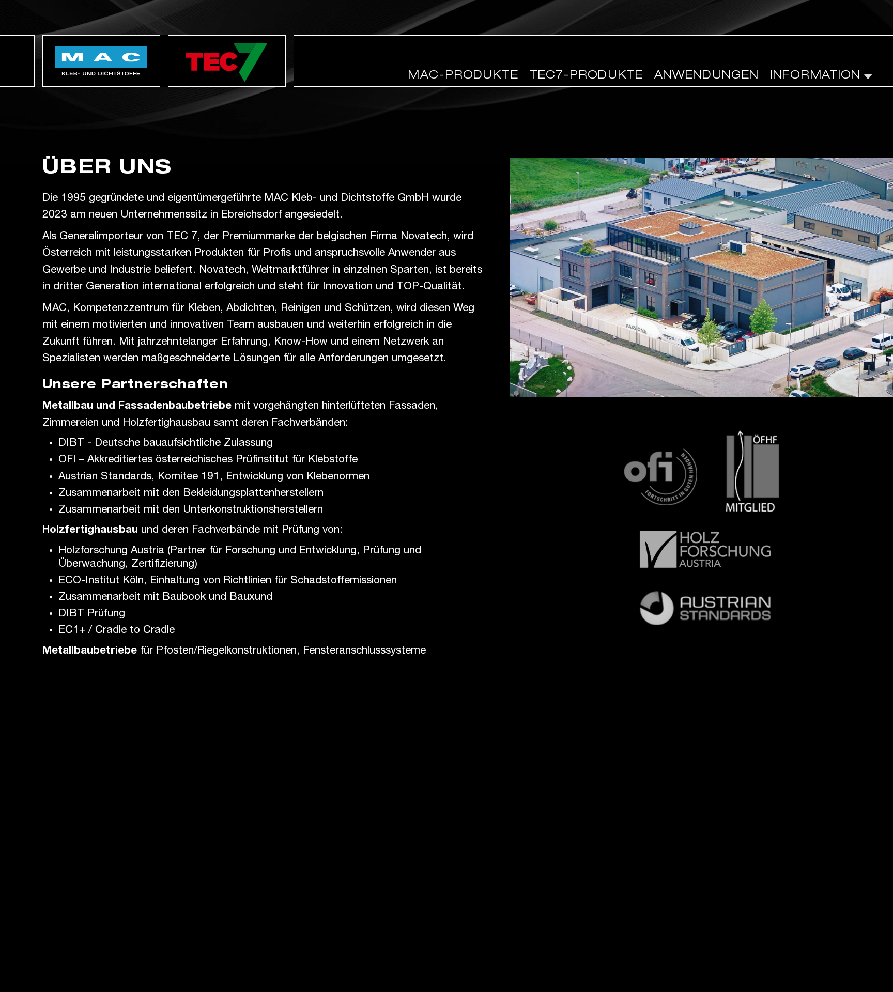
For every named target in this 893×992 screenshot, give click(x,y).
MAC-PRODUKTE (463, 76)
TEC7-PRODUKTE (586, 76)
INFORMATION (815, 76)
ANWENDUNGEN (706, 76)
